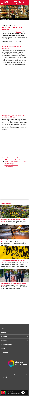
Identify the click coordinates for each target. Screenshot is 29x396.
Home (2, 328)
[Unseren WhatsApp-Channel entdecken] (1, 377)
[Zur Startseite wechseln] (4, 3)
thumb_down (21, 392)
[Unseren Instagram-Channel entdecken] (6, 377)
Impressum (3, 374)
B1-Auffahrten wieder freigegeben (13, 160)
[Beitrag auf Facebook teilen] (10, 25)
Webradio (3, 332)
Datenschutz (11, 374)
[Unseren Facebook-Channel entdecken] (4, 377)
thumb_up (26, 392)
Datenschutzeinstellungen (21, 374)
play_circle (23, 392)
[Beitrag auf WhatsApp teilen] (7, 25)
